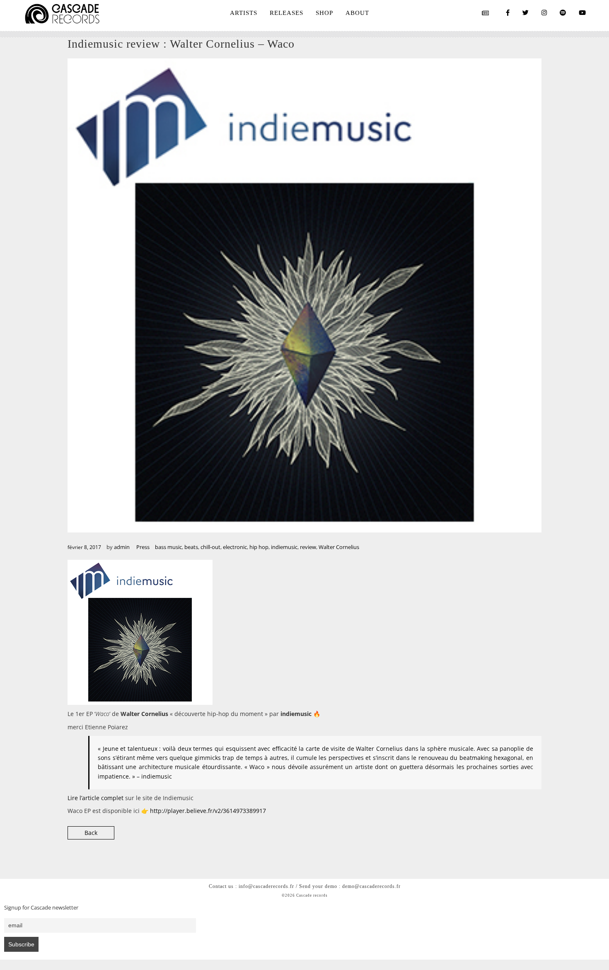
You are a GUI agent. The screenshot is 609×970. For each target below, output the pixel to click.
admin (122, 547)
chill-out (210, 547)
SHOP (324, 13)
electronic (235, 547)
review (308, 547)
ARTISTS (243, 13)
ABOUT (357, 13)
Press (143, 547)
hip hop (258, 547)
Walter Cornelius (339, 547)
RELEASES (286, 13)
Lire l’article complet (96, 798)
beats (191, 547)
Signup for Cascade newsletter (41, 907)
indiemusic (284, 547)
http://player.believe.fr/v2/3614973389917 (208, 811)
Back (91, 833)
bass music (168, 547)
